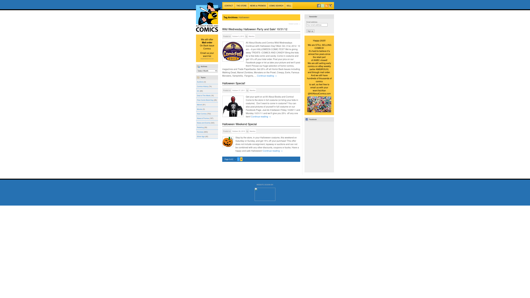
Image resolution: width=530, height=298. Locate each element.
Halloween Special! (233, 83)
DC (198, 91)
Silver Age (201, 136)
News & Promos (258, 5)
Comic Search (276, 5)
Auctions (200, 82)
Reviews (200, 132)
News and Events (203, 123)
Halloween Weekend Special (239, 124)
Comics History (202, 86)
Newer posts (294, 23)
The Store (241, 5)
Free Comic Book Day (205, 100)
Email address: (312, 22)
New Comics (201, 113)
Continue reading (267, 75)
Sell (289, 5)
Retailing (200, 127)
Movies (199, 109)
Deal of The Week (203, 95)
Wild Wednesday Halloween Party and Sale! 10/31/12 (254, 29)
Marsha (251, 36)
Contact (229, 5)
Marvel (199, 104)
